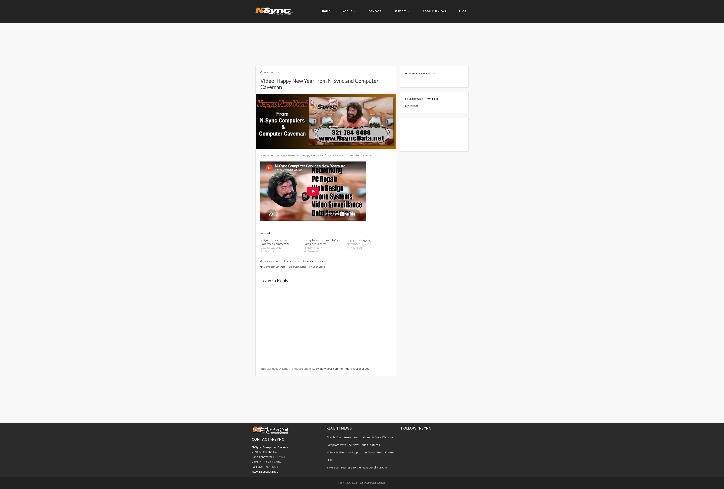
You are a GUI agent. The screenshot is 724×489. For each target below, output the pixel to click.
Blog (462, 11)
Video (322, 266)
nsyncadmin (293, 261)
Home (326, 11)
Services (400, 11)
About (347, 11)
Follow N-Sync (416, 428)
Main (320, 261)
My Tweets (412, 105)
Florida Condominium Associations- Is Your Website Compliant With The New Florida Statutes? (360, 441)
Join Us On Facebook (420, 73)
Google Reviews (434, 11)
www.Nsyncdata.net (265, 471)
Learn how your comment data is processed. (341, 368)
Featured (312, 261)
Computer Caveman (274, 266)
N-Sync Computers (296, 266)
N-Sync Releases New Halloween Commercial (274, 242)
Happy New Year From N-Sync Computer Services (322, 242)
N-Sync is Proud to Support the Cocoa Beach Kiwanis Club (361, 456)
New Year (313, 266)
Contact (375, 11)
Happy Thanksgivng (358, 240)
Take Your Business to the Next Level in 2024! (357, 467)
